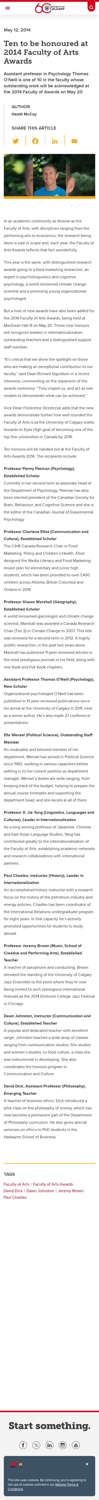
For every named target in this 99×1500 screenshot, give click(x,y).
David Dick (13, 1191)
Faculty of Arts (16, 1184)
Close (86, 1467)
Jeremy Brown (71, 1191)
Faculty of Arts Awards (53, 1184)
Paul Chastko (15, 1197)
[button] (19, 140)
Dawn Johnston (40, 1191)
